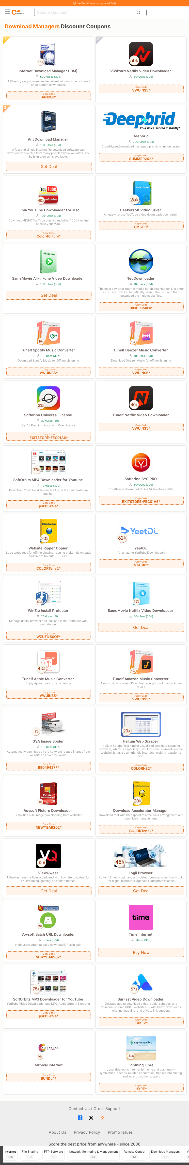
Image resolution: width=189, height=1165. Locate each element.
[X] (92, 1117)
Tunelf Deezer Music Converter (140, 350)
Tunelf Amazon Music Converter (140, 679)
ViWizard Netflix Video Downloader (140, 71)
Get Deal (49, 166)
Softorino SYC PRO (141, 479)
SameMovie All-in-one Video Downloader (48, 278)
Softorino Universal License (48, 415)
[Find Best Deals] (139, 12)
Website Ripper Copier (48, 548)
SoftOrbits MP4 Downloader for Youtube (48, 480)
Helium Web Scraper (140, 741)
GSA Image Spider (48, 741)
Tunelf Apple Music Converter (48, 679)
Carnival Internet (48, 1065)
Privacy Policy (87, 1132)
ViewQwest (48, 873)
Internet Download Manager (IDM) (48, 71)
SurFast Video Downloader (141, 999)
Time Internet (140, 934)
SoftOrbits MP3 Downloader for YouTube (48, 999)
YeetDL (140, 548)
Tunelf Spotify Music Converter (48, 350)
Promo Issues (120, 1132)
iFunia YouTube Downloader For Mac (47, 210)
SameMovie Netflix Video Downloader (140, 610)
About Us (57, 1132)
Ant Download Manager (48, 139)
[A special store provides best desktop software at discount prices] (18, 12)
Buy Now (141, 952)
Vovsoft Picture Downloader (48, 810)
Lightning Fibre (140, 1065)
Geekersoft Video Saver (140, 210)
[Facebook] (81, 1117)
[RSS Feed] (103, 1117)
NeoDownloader (140, 278)
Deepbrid (141, 136)
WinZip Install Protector (48, 610)
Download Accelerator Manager (140, 810)
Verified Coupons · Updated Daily (97, 3)
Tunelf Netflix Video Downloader (140, 415)
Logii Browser (141, 873)
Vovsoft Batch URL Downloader (48, 934)
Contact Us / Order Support (94, 1108)
